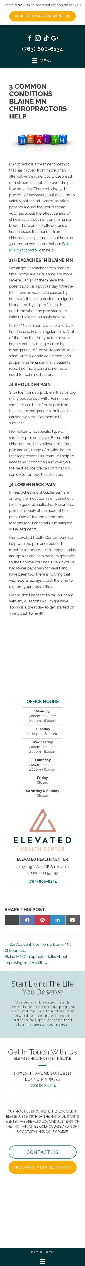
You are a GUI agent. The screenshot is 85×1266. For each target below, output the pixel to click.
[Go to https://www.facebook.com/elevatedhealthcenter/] (30, 38)
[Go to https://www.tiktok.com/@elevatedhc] (46, 38)
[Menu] (42, 1261)
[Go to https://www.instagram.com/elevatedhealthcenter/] (38, 38)
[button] (43, 1152)
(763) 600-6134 (42, 49)
